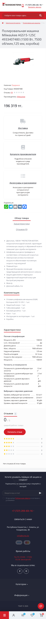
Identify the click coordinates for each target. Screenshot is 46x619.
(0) (12, 92)
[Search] (40, 15)
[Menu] (4, 615)
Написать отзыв (15, 432)
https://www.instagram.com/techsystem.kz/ (26, 571)
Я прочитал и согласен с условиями (23, 499)
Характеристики (22, 223)
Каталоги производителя (23, 154)
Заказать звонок (34, 7)
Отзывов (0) (21, 229)
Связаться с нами (23, 519)
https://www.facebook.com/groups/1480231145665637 (19, 571)
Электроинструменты (13, 23)
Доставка (23, 128)
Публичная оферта (22, 498)
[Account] (13, 615)
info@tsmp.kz (23, 535)
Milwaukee (21, 96)
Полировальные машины (31, 23)
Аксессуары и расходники (23, 182)
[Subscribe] (40, 493)
